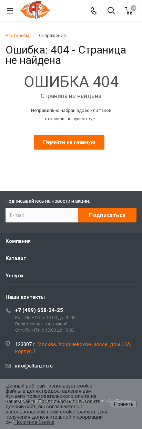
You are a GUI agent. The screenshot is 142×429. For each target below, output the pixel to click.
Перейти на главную (69, 142)
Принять (124, 404)
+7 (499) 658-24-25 (39, 310)
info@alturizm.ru (34, 366)
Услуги (14, 276)
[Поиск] (111, 11)
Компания (18, 241)
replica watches (77, 165)
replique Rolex (117, 157)
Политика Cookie (34, 422)
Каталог (16, 258)
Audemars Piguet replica (73, 157)
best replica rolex (25, 157)
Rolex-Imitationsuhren (32, 165)
